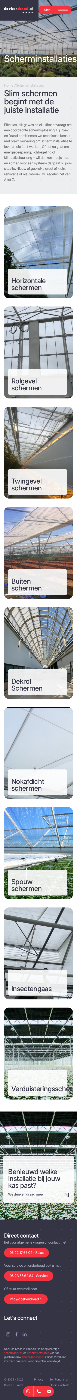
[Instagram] (8, 1334)
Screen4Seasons (33, 1357)
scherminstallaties (38, 1353)
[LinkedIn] (25, 1334)
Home (8, 85)
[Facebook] (16, 1334)
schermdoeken (13, 1353)
